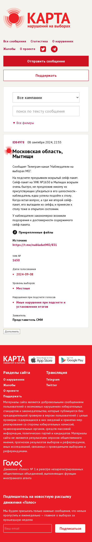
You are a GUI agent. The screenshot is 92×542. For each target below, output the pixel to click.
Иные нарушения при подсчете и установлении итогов (40, 304)
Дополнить (12, 331)
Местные (23, 288)
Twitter (51, 385)
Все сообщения (14, 41)
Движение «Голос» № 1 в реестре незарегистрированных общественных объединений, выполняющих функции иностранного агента (43, 473)
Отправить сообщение (46, 61)
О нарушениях (62, 41)
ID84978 (18, 142)
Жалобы (9, 49)
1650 (16, 260)
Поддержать (46, 75)
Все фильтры (25, 123)
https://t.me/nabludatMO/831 (35, 245)
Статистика (39, 41)
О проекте (27, 49)
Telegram (53, 379)
